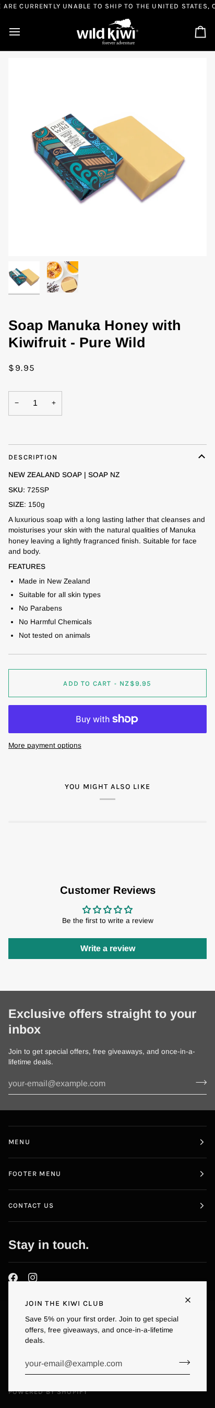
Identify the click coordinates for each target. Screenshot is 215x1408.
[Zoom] (28, 236)
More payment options (44, 745)
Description (32, 457)
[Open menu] (24, 32)
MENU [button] (19, 1142)
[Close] (192, 1300)
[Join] (181, 1362)
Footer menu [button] (34, 1174)
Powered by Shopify (48, 1391)
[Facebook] (13, 1277)
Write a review (107, 948)
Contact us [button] (31, 1205)
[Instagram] (33, 1277)
